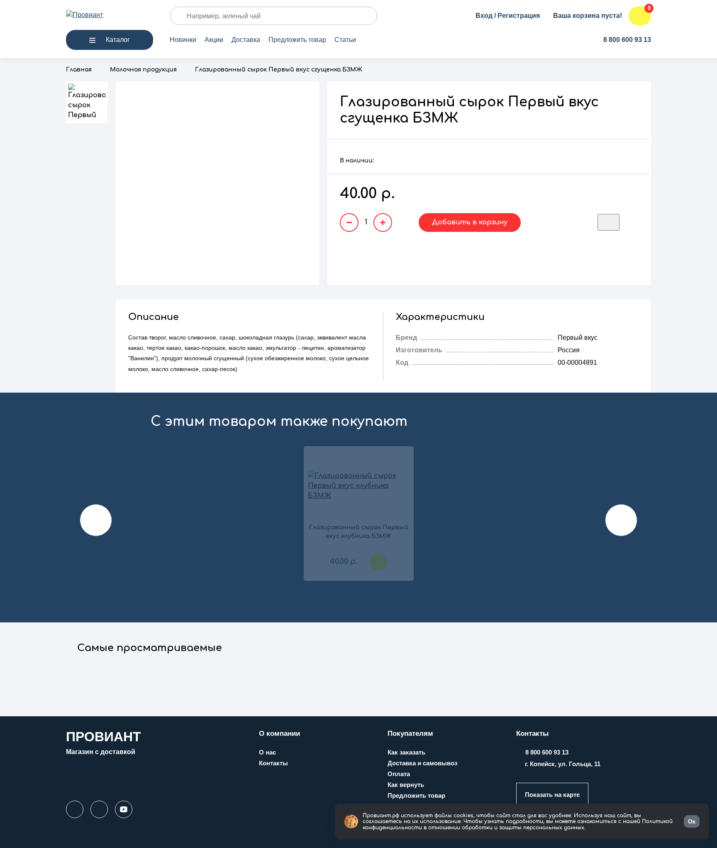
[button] (149, 652)
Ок (691, 821)
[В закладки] (608, 222)
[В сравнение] (633, 222)
